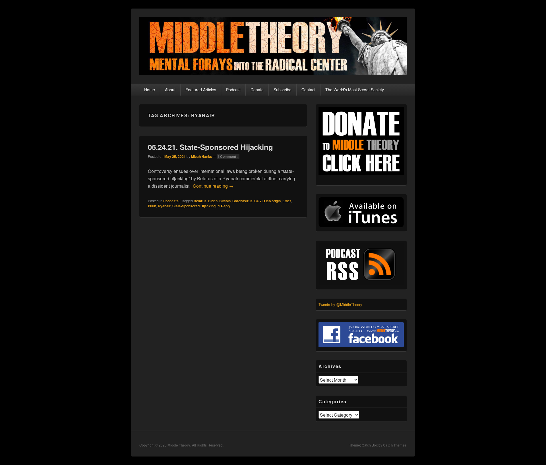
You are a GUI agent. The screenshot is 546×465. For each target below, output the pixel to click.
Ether (286, 200)
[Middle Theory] (273, 73)
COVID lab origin (267, 200)
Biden (213, 200)
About (170, 89)
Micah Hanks (201, 156)
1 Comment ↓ (228, 156)
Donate (257, 89)
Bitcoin (225, 200)
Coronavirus (242, 200)
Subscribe (282, 89)
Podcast (233, 89)
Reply (224, 205)
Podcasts (171, 200)
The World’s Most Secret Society (354, 89)
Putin (152, 205)
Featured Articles (200, 89)
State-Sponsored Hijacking (194, 205)
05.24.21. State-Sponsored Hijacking (210, 147)
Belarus (200, 200)
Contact (308, 89)
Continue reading (213, 186)
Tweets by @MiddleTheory (340, 304)
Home (149, 89)
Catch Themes (395, 445)
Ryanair (164, 205)
